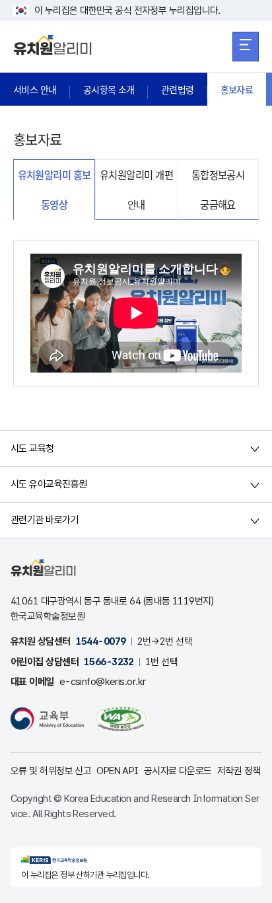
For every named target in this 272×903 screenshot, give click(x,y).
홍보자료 (237, 89)
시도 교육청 (32, 448)
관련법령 (177, 89)
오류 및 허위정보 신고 (51, 771)
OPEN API (117, 771)
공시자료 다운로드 (178, 771)
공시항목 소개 (109, 89)
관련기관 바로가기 (45, 520)
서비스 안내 (35, 89)
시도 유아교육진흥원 (48, 484)
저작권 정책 (239, 771)
